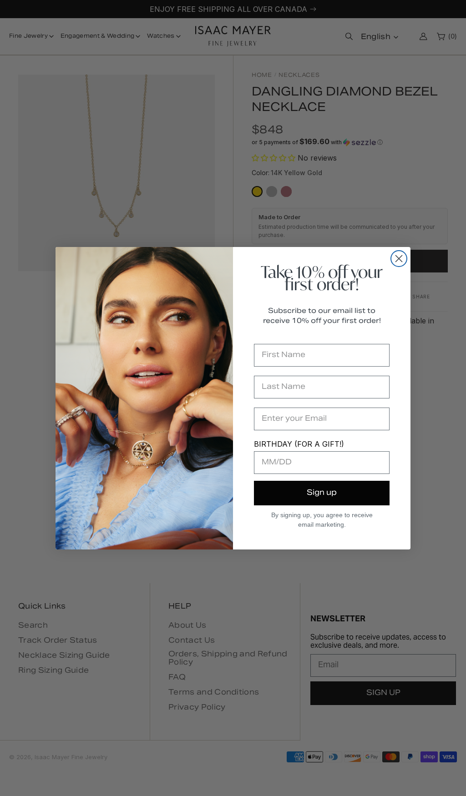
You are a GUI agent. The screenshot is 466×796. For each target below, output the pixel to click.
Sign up (322, 493)
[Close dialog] (399, 259)
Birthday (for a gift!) (299, 443)
